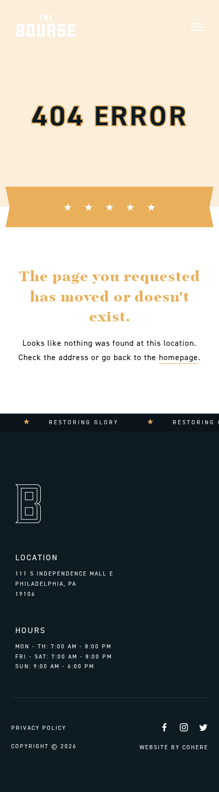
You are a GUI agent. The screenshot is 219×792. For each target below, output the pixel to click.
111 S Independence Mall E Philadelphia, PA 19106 (64, 583)
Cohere (195, 747)
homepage (178, 357)
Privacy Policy (38, 728)
